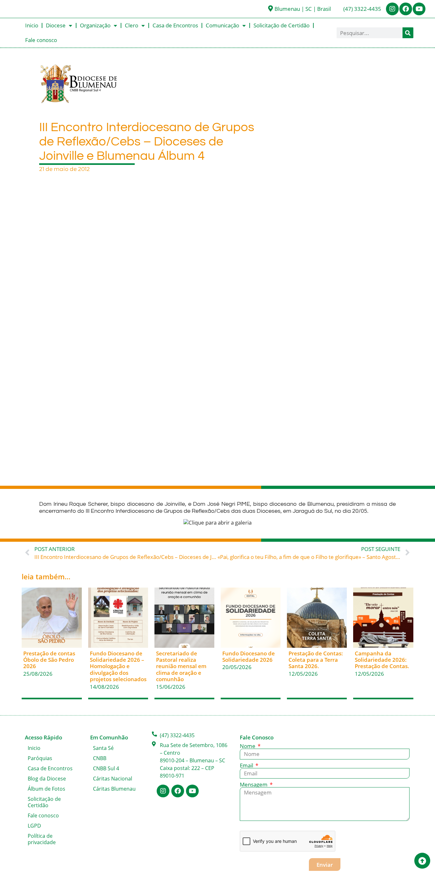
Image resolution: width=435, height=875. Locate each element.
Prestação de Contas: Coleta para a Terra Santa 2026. (316, 660)
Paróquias (40, 758)
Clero (131, 25)
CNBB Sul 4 (106, 768)
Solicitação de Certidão (281, 25)
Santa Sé (103, 748)
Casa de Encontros (175, 25)
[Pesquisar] (408, 32)
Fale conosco (41, 40)
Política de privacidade (42, 839)
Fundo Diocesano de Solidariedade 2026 (248, 656)
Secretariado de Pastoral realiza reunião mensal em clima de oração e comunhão (181, 666)
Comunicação (222, 25)
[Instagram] (392, 9)
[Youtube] (419, 9)
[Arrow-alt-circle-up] (422, 861)
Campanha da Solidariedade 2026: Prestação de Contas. (382, 660)
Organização (95, 25)
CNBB (99, 758)
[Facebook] (405, 9)
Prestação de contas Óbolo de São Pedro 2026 (49, 660)
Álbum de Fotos (46, 788)
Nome (248, 746)
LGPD (34, 825)
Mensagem (254, 784)
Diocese (56, 25)
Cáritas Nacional (112, 778)
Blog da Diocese (47, 778)
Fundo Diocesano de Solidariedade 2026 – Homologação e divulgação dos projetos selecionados (118, 666)
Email (247, 765)
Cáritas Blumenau (114, 788)
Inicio (31, 25)
